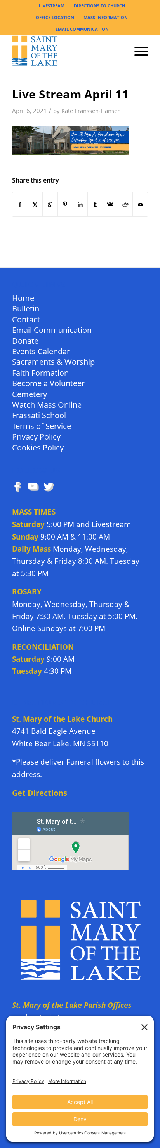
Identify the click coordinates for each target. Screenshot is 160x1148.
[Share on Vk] (110, 204)
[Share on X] (35, 204)
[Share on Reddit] (125, 204)
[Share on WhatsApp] (50, 204)
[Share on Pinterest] (65, 204)
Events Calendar (41, 351)
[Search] (119, 51)
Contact (26, 319)
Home (23, 297)
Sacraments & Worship (53, 361)
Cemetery (29, 394)
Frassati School (39, 415)
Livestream (111, 524)
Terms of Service (41, 426)
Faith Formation (40, 372)
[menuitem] (52, 6)
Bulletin (25, 308)
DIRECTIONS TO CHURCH (99, 6)
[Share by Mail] (140, 204)
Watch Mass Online (47, 404)
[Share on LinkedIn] (80, 204)
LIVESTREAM (51, 6)
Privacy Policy (36, 436)
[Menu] (137, 51)
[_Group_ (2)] (66, 51)
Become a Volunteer (48, 383)
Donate (25, 340)
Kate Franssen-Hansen (91, 111)
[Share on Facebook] (20, 204)
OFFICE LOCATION (55, 17)
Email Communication (52, 329)
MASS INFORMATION (105, 17)
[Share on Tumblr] (95, 204)
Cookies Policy (38, 447)
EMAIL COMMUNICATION (82, 29)
